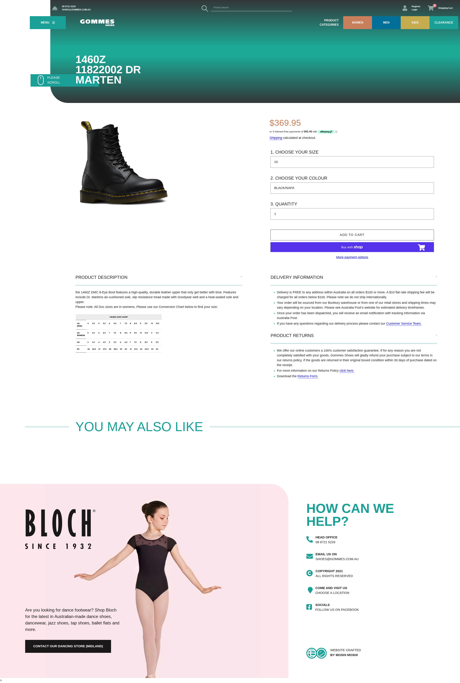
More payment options (352, 257)
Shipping (276, 138)
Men (386, 22)
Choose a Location (332, 593)
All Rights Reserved (334, 576)
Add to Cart (352, 235)
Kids (415, 22)
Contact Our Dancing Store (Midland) (68, 646)
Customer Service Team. (404, 323)
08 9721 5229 (69, 6)
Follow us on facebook (337, 610)
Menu (45, 22)
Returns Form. (308, 376)
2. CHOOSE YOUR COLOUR (298, 178)
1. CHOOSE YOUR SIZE (294, 152)
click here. (347, 370)
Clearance (443, 22)
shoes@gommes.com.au (76, 9)
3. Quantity (283, 204)
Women (357, 22)
